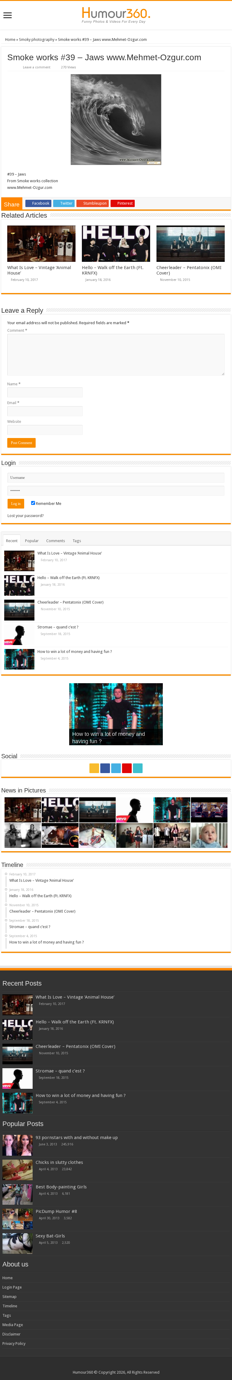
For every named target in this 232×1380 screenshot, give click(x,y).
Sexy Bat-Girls (50, 1236)
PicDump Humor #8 (56, 1211)
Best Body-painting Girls (61, 1187)
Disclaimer (11, 1334)
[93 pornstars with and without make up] (17, 1145)
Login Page (12, 1287)
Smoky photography (36, 39)
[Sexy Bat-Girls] (17, 1243)
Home (9, 39)
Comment (17, 330)
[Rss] (94, 768)
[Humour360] (116, 15)
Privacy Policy (13, 1343)
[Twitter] (116, 768)
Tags (76, 540)
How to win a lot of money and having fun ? (74, 651)
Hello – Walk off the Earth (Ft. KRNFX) (68, 577)
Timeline (9, 1306)
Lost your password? (26, 515)
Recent (12, 540)
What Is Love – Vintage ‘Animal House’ (69, 553)
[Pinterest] (127, 768)
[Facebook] (105, 768)
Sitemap (9, 1296)
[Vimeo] (138, 768)
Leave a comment (36, 67)
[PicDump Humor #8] (17, 1219)
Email (13, 402)
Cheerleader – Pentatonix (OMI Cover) (70, 602)
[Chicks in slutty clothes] (17, 1170)
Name (14, 384)
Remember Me (48, 503)
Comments (55, 540)
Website (14, 421)
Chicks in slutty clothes (59, 1162)
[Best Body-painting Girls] (17, 1194)
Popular (32, 540)
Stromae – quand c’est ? (58, 627)
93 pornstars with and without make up (77, 1137)
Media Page (12, 1324)
